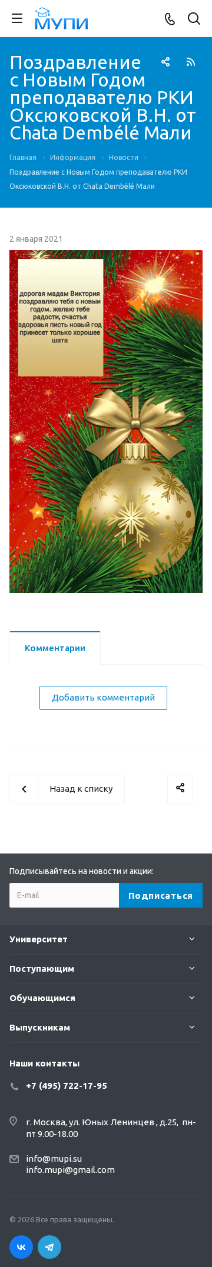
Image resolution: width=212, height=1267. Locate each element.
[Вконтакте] (21, 1247)
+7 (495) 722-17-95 (66, 1086)
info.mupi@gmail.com (70, 1170)
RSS (191, 62)
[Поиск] (194, 20)
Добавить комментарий (103, 697)
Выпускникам (39, 1027)
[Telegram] (49, 1247)
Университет (38, 939)
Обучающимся (42, 998)
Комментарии (55, 648)
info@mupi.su (54, 1158)
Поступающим (41, 968)
